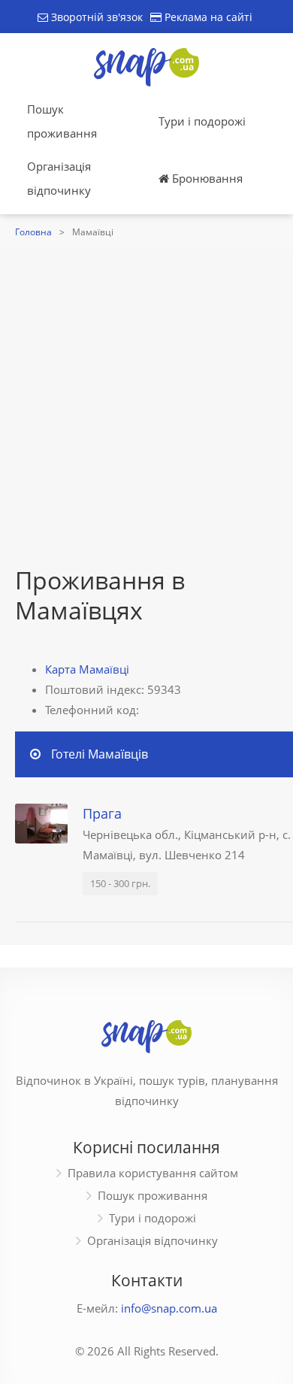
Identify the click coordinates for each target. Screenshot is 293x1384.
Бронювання (206, 178)
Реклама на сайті (207, 17)
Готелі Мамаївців (99, 754)
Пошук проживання (62, 121)
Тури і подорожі (202, 121)
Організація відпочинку (59, 178)
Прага (102, 813)
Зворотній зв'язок (95, 17)
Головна (33, 232)
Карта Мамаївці (87, 669)
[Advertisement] (146, 411)
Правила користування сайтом (153, 1172)
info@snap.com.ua (169, 1308)
